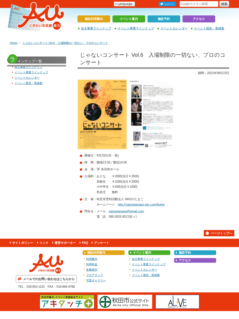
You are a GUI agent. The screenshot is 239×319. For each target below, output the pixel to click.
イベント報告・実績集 (209, 28)
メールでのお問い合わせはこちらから (49, 279)
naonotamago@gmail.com (126, 211)
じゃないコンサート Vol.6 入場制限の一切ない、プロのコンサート (65, 43)
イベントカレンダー (174, 28)
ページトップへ (221, 233)
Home (14, 43)
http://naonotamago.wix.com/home (141, 204)
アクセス (199, 19)
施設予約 (164, 19)
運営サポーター (65, 243)
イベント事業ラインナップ (136, 28)
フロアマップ (94, 275)
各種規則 (91, 269)
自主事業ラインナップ (96, 28)
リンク (44, 243)
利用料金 (91, 264)
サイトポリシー (22, 243)
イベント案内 (129, 19)
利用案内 (91, 259)
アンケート (101, 243)
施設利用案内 (94, 19)
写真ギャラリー (96, 280)
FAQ (85, 243)
